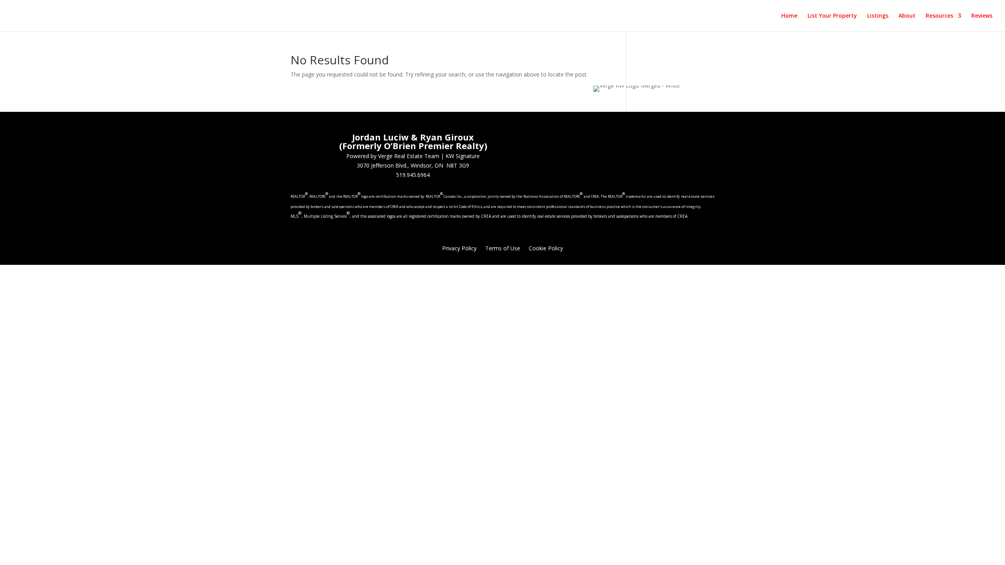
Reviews (981, 16)
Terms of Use (502, 249)
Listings (877, 16)
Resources (939, 16)
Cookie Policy (546, 249)
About (907, 16)
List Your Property (832, 16)
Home (789, 16)
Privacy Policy (459, 249)
